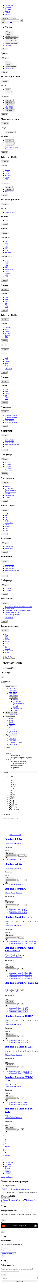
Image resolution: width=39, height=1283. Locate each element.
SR (6, 303)
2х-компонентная (11, 415)
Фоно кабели (9, 608)
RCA (6, 634)
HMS (6, 264)
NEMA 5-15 (9, 651)
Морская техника (11, 38)
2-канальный (9, 441)
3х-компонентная (11, 417)
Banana (7, 640)
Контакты (8, 9)
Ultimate (7, 177)
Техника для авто (11, 36)
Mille (6, 247)
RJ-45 (7, 652)
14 (5, 1145)
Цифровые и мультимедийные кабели (18, 610)
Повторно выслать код (8, 1252)
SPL (6, 248)
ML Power (8, 252)
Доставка (8, 14)
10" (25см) (8, 464)
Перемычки (9, 618)
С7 (6, 645)
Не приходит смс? (7, 1254)
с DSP (7, 446)
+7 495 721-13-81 (6, 1189)
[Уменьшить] (11, 855)
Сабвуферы (9, 105)
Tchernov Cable (10, 41)
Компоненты (9, 421)
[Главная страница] (2, 1159)
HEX (6, 260)
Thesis (7, 301)
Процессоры (9, 107)
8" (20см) (8, 462)
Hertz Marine (9, 132)
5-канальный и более (12, 444)
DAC (6, 220)
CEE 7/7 (7, 649)
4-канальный (9, 442)
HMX (7, 262)
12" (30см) (8, 466)
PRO (6, 179)
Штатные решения (11, 422)
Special (7, 172)
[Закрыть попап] (2, 1231)
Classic (7, 173)
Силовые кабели (10, 616)
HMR (6, 267)
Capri (6, 277)
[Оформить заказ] (9, 23)
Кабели (8, 187)
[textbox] (19, 1218)
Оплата (7, 13)
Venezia (7, 273)
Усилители (9, 102)
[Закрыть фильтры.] (2, 677)
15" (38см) (8, 468)
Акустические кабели (12, 614)
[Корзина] (13, 23)
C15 (6, 643)
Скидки (7, 1173)
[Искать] (21, 20)
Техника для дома (11, 43)
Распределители (10, 492)
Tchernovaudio (9, 68)
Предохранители (10, 490)
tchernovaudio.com (7, 1177)
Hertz (7, 62)
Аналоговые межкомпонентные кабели (18, 607)
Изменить (4, 1248)
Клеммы (7, 486)
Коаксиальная (9, 419)
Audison (8, 64)
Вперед (7, 1146)
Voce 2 (7, 299)
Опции (7, 497)
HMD (7, 271)
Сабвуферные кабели (12, 612)
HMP (6, 275)
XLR (6, 636)
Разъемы (9, 189)
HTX (6, 266)
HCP (6, 250)
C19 (6, 647)
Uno (6, 243)
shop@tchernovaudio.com (21, 1189)
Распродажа (9, 45)
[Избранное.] (6, 858)
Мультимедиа (9, 108)
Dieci (6, 241)
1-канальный (9, 439)
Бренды (7, 11)
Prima (6, 305)
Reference (8, 175)
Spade (7, 641)
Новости (8, 7)
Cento (7, 245)
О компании (9, 5)
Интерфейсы (9, 488)
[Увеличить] (25, 855)
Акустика (9, 100)
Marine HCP (9, 269)
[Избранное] (11, 23)
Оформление (9, 495)
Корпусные (8, 470)
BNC (6, 638)
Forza (6, 307)
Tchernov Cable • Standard (13, 843)
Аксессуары (9, 111)
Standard (7, 170)
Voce (6, 297)
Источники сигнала (11, 147)
